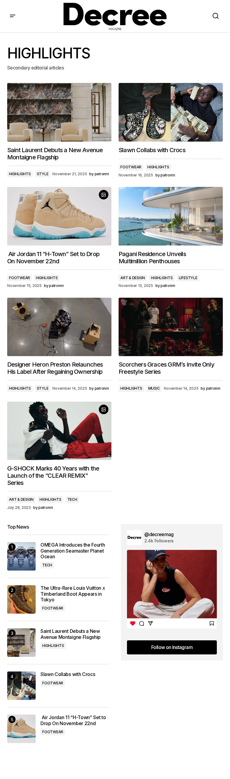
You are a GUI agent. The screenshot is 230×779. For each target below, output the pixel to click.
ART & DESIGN (132, 278)
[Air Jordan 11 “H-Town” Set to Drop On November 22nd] (59, 216)
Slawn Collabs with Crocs (67, 674)
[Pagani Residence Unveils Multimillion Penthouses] (171, 216)
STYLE (43, 174)
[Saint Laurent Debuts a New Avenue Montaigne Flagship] (59, 112)
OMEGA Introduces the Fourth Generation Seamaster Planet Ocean (72, 550)
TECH (72, 499)
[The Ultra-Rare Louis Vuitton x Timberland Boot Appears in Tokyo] (21, 599)
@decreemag (159, 534)
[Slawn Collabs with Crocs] (171, 112)
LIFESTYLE (188, 278)
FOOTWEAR (130, 167)
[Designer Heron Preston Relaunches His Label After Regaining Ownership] (59, 327)
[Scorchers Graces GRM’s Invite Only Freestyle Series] (171, 327)
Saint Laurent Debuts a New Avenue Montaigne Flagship (70, 634)
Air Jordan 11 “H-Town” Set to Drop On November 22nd (73, 720)
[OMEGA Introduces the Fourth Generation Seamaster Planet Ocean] (21, 556)
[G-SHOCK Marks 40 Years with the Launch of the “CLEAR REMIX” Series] (59, 431)
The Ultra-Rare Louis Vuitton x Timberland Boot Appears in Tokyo (72, 593)
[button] (12, 16)
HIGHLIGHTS (20, 174)
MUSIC (154, 388)
